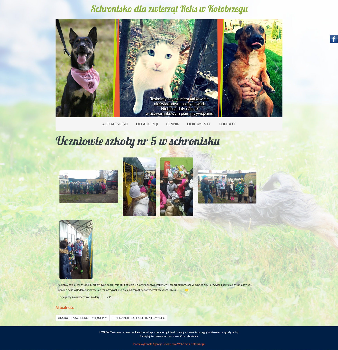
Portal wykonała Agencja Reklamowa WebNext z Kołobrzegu (169, 344)
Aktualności (65, 307)
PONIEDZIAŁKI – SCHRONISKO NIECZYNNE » (138, 318)
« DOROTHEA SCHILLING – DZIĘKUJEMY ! (82, 318)
